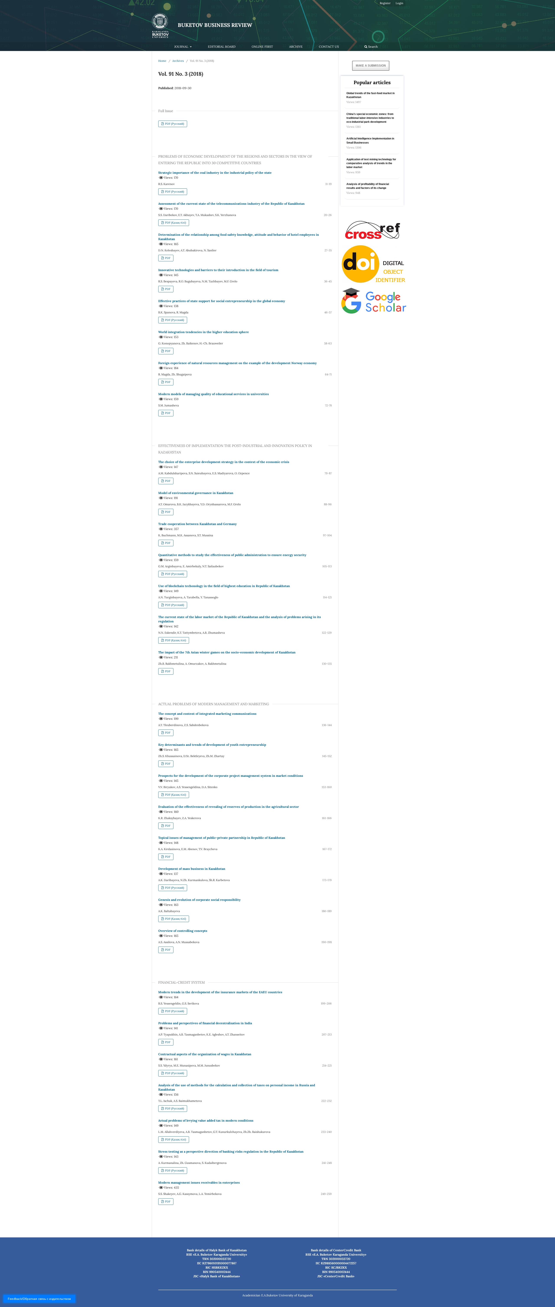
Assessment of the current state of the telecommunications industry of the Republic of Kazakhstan (231, 204)
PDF (167, 258)
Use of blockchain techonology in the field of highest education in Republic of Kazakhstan (224, 586)
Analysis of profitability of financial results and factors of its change (367, 186)
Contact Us (329, 47)
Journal (181, 47)
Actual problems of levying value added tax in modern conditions (205, 1120)
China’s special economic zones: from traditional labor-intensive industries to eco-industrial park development (370, 118)
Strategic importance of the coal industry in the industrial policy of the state (215, 173)
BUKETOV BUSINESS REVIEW (215, 25)
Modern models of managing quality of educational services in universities (213, 394)
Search (372, 47)
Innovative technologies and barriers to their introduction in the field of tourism (218, 270)
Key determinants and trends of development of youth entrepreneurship (212, 745)
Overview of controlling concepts (182, 931)
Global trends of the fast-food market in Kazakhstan (370, 95)
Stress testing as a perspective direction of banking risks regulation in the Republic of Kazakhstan (231, 1151)
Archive (296, 47)
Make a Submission (371, 65)
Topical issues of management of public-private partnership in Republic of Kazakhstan (221, 838)
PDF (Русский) (174, 124)
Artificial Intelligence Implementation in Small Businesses (370, 140)
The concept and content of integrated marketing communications (207, 714)
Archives (178, 61)
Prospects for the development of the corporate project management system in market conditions (230, 776)
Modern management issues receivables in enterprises (199, 1182)
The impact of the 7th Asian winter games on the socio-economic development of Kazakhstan (226, 652)
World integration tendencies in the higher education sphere (203, 332)
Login (399, 3)
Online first (262, 47)
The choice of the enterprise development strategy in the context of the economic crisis (223, 462)
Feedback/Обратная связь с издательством (39, 1299)
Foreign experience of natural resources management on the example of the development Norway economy (237, 363)
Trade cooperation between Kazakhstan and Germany (197, 524)
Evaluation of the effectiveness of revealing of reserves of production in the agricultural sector (228, 807)
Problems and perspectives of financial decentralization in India (205, 1023)
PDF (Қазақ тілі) (175, 222)
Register (385, 3)
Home (162, 61)
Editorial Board (221, 47)
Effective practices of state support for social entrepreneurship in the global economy (221, 301)
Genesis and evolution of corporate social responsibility (199, 900)
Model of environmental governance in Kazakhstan (195, 493)
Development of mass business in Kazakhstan (191, 869)
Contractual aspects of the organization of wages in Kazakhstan (204, 1054)
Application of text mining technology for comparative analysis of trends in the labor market (371, 163)
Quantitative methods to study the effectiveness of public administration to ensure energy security (232, 555)
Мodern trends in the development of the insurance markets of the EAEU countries (220, 992)
